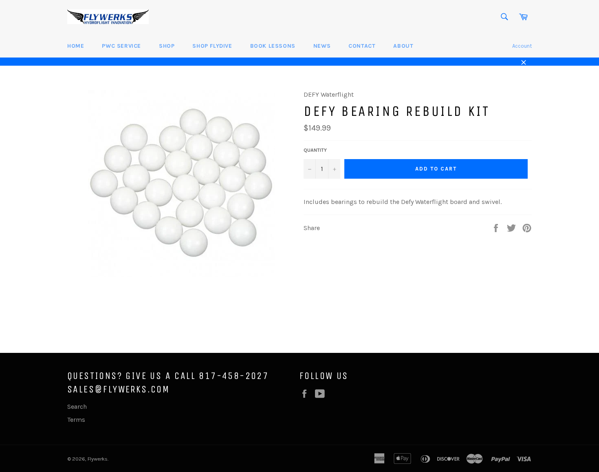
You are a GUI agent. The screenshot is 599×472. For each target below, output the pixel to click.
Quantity (315, 150)
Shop (166, 45)
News (321, 45)
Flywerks (98, 459)
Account (522, 46)
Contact (361, 45)
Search (77, 406)
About (403, 45)
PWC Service (121, 45)
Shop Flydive (212, 45)
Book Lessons (272, 45)
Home (75, 45)
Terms (76, 419)
